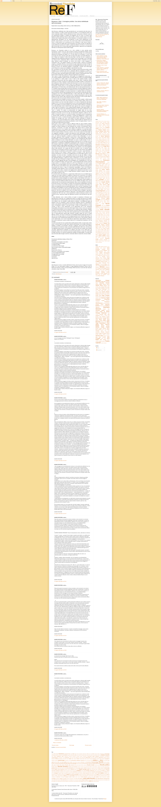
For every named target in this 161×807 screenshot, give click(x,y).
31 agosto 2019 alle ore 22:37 (60, 513)
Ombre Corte (100, 268)
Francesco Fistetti (106, 158)
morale (103, 770)
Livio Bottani (97, 188)
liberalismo (73, 769)
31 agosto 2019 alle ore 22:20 (60, 394)
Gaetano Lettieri (106, 165)
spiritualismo (72, 778)
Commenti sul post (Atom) (61, 747)
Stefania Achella (104, 232)
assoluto (83, 755)
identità (85, 768)
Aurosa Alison (104, 286)
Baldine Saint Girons (102, 133)
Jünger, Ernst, (103, 88)
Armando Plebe (98, 286)
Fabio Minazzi (103, 153)
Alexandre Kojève (98, 123)
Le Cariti (101, 264)
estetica (95, 760)
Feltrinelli (103, 256)
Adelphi (97, 246)
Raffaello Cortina (105, 272)
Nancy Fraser (104, 208)
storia (76, 778)
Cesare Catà (100, 290)
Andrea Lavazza (106, 124)
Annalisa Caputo (102, 127)
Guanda (106, 260)
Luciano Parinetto (106, 189)
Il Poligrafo (102, 261)
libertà (80, 769)
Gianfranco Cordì (102, 305)
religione (65, 775)
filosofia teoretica (63, 766)
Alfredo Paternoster (105, 123)
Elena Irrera (102, 148)
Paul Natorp (107, 218)
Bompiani (103, 249)
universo (85, 781)
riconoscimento (91, 775)
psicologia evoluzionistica (82, 774)
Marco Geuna (107, 192)
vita (92, 781)
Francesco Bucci (99, 158)
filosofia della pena (103, 763)
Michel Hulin (104, 205)
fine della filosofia (86, 766)
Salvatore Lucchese (106, 334)
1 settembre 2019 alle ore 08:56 (60, 740)
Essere (57, 753)
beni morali (99, 755)
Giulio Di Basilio (104, 311)
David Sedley (98, 143)
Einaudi (99, 255)
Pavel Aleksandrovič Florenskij (100, 219)
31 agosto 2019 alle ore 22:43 (60, 635)
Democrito (102, 143)
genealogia (102, 766)
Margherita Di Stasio (103, 193)
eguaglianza (107, 758)
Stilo (101, 274)
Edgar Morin (106, 146)
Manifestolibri (104, 265)
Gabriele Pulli (107, 164)
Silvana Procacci (100, 230)
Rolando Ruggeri (99, 333)
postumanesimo (63, 774)
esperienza (83, 760)
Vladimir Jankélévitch (99, 242)
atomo (88, 755)
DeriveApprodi (106, 252)
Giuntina (99, 260)
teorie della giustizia (59, 781)
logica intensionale (92, 769)
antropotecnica (60, 755)
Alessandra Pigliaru (106, 122)
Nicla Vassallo (104, 209)
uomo (88, 781)
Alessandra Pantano (99, 122)
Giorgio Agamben (99, 170)
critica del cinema (72, 757)
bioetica (103, 755)
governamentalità (70, 768)
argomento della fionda (71, 755)
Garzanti (97, 259)
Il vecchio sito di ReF (84, 15)
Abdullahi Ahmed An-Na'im (100, 121)
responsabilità (71, 775)
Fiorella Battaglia (100, 156)
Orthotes (105, 268)
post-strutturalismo (58, 774)
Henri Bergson (107, 179)
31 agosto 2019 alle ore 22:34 (60, 460)
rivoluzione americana (97, 775)
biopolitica (107, 755)
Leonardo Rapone (101, 187)
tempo (83, 779)
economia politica (99, 758)
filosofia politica (104, 765)
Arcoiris (108, 246)
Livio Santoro (101, 188)
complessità (66, 756)
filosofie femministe (81, 766)
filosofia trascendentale (73, 766)
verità (90, 781)
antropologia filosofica (55, 755)
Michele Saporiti (99, 328)
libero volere (77, 769)
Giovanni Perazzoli (102, 173)
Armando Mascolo (103, 132)
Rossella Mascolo (99, 334)
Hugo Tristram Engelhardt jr (105, 180)
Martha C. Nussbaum (100, 198)
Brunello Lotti (98, 136)
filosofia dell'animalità (80, 763)
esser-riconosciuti (87, 760)
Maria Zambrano (102, 195)
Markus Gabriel (106, 197)
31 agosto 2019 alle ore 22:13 (60, 332)
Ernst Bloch (100, 151)
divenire (78, 758)
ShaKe (99, 274)
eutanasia (78, 762)
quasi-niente (91, 774)
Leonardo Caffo (102, 314)
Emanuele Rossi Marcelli (105, 296)
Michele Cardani (105, 325)
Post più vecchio (88, 745)
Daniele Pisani (107, 141)
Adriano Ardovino (106, 121)
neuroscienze (98, 771)
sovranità (64, 778)
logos (96, 769)
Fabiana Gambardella (102, 152)
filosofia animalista (106, 762)
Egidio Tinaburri (104, 147)
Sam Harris (101, 228)
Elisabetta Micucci (98, 296)
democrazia (88, 757)
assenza (80, 755)
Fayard (97, 256)
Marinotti (97, 267)
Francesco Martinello (106, 303)
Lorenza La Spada (103, 315)
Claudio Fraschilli (98, 291)
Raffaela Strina (103, 330)
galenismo (99, 766)
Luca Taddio (100, 189)
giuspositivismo (107, 766)
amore (93, 753)
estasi (91, 760)
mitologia (87, 770)
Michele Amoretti (101, 206)
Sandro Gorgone (106, 228)
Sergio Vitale (103, 229)
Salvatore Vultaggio (106, 335)
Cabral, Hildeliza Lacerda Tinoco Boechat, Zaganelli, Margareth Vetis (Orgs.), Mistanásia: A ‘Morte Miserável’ (103, 57)
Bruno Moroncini (105, 136)
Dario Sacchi (107, 142)
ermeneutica (73, 760)
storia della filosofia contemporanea (102, 778)
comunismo (74, 756)
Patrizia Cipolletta (102, 218)
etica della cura (58, 762)
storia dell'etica (80, 778)
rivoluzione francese (104, 775)
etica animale (105, 760)
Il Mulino (98, 261)
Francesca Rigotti (105, 298)
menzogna (67, 770)
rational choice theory (103, 774)
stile (74, 778)
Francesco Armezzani (102, 299)
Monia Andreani (99, 329)
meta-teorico (74, 770)
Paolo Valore (103, 217)
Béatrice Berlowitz (98, 137)
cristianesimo (66, 757)
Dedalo (101, 252)
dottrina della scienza (85, 758)
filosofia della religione (61, 765)
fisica (91, 766)
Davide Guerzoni (106, 294)
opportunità (66, 773)
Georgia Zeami (99, 304)
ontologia (56, 773)
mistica (83, 770)
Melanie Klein (101, 202)
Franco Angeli (106, 257)
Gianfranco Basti (101, 168)
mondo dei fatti (99, 770)
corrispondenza (101, 756)
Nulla (73, 753)
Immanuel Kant (67, 753)
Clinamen (101, 251)
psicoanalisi (72, 774)
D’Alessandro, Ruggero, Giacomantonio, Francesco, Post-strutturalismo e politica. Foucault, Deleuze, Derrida (102, 62)
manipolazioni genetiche (101, 769)
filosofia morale (90, 765)
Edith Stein (98, 147)
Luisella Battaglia (98, 192)
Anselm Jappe (101, 128)
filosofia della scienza (69, 765)
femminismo (88, 762)
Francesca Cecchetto (99, 157)
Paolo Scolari (98, 217)
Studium (104, 274)
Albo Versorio (101, 246)
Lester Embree (107, 187)
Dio (54, 753)
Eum (104, 255)
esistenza (78, 760)
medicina (61, 770)
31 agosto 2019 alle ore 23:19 (60, 669)
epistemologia (61, 760)
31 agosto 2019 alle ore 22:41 (60, 581)
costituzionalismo (55, 757)
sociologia (54, 778)
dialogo (105, 757)
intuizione (53, 769)
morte (106, 770)
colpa (63, 756)
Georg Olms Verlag (102, 259)
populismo (105, 773)
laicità (56, 769)
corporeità (97, 756)
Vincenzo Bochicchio (99, 238)
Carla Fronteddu (101, 287)
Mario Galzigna (101, 197)
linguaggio (85, 769)
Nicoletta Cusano (98, 212)
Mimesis (102, 267)
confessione (85, 756)
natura (108, 770)
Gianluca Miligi (98, 169)
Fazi (100, 256)
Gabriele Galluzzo (101, 164)
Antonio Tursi (103, 131)
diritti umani (67, 758)
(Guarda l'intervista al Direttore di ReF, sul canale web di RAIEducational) (102, 35)
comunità (77, 756)
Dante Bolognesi (98, 142)
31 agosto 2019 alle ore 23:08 (60, 650)
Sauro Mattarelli (98, 229)
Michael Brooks (106, 202)
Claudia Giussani (106, 290)
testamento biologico (65, 781)
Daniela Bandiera (105, 291)
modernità (92, 770)
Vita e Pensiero (101, 275)
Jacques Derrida (105, 182)
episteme (56, 760)
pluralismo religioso (94, 773)
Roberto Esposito (105, 225)
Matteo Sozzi (99, 324)
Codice (105, 251)
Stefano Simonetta (102, 233)
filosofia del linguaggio (72, 763)
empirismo (53, 760)
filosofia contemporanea (56, 763)
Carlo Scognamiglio (103, 289)
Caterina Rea (104, 138)
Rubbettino (106, 273)
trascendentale (76, 781)
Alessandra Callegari (102, 280)
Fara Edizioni (107, 255)
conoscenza (89, 756)
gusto (79, 768)
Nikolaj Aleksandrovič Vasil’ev (100, 213)
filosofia (101, 762)
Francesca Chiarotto (106, 157)
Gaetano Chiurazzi (99, 165)
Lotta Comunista (99, 265)
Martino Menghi (103, 199)
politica (102, 773)
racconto (94, 774)
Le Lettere (105, 264)
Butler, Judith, (102, 98)
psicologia (76, 774)
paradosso (73, 773)
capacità (55, 756)
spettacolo (68, 778)
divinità (81, 758)
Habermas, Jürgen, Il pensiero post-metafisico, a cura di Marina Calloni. (103, 106)
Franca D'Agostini (106, 156)
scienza (66, 776)
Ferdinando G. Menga (102, 155)
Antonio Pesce (99, 285)
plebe (90, 773)
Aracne (105, 246)
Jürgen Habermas (103, 184)
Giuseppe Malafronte (101, 313)
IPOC (108, 260)
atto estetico (91, 755)
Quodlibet (97, 272)
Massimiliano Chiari (104, 323)
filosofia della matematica (87, 763)
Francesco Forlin (99, 160)
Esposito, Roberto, (103, 110)
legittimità (58, 769)
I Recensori (66, 15)
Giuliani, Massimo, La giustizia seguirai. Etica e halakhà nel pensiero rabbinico (103, 68)
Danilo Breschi (101, 294)
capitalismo (59, 756)
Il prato (105, 261)
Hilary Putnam (98, 180)
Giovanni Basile (100, 310)
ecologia (90, 758)
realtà (58, 775)
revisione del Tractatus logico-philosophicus (81, 775)
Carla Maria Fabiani (105, 137)
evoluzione (82, 762)
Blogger (104, 798)
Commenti (99, 350)
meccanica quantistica (56, 770)
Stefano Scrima (102, 341)
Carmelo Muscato (98, 138)
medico (65, 770)
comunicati (70, 756)
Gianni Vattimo (105, 169)
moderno (95, 770)
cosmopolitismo (107, 756)
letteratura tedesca (67, 769)
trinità (79, 781)
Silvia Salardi (103, 339)
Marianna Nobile (103, 321)
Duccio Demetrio (101, 146)
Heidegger (101, 179)
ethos (99, 760)
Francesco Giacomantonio (102, 161)
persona (87, 773)
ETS (100, 254)
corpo (93, 756)
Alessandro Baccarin (101, 281)
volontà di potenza (96, 781)
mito (85, 770)
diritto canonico (74, 758)
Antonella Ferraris (104, 283)
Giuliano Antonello (106, 174)
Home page (53, 15)
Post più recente (55, 745)
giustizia (53, 768)
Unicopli (97, 275)
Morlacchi (107, 267)
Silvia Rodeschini (99, 232)
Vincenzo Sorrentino (103, 239)
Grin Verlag (103, 260)
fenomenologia (94, 762)
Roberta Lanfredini (105, 224)
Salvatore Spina (99, 335)
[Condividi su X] (73, 272)
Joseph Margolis (98, 183)
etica (101, 760)
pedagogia (84, 773)
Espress (102, 255)
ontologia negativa (61, 773)
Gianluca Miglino (106, 168)
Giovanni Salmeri (100, 174)
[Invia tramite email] (71, 272)
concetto (81, 756)
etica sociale (69, 762)
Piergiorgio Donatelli (103, 220)
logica (88, 769)
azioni (94, 755)
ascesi (77, 755)
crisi (63, 757)
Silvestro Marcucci (106, 230)
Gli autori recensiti (74, 15)
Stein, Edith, (101, 102)
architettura (65, 755)
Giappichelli (107, 259)
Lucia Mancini (102, 316)
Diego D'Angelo (105, 295)
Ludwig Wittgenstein (100, 190)
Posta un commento (57, 742)
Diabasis (97, 254)
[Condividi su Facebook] (74, 272)
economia (94, 758)
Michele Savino (106, 328)
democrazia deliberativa (94, 757)
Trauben (108, 274)
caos (52, 756)
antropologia (106, 753)
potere (68, 774)
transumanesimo (70, 781)
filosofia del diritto (64, 763)
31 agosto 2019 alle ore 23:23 (60, 729)
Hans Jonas (102, 178)
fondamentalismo (94, 766)
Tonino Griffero (102, 235)
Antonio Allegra (99, 284)
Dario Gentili (103, 142)
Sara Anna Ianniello (101, 337)
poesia (99, 773)
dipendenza (61, 758)
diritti (64, 758)
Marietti (108, 265)
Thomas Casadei (102, 234)
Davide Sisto (98, 295)
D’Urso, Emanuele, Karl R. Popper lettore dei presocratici (103, 72)
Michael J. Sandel (100, 203)
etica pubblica (64, 762)
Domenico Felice (106, 143)
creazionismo (60, 757)
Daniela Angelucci (101, 141)
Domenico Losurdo (100, 144)
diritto (70, 758)
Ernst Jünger (104, 151)
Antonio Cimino (102, 129)
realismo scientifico (54, 775)
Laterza (97, 264)
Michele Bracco (107, 206)
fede (85, 762)
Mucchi (97, 268)
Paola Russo (100, 214)
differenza (57, 758)
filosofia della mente (97, 763)
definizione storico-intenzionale (80, 757)
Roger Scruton (98, 227)
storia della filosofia (89, 778)
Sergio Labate (103, 338)
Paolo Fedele (104, 329)
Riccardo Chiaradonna (99, 223)
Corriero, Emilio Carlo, (103, 84)
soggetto (61, 778)
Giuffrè (97, 260)
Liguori (108, 264)
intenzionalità (106, 768)
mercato (71, 770)
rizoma (108, 775)
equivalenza (67, 760)
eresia (70, 760)
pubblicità (87, 774)
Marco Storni (102, 319)
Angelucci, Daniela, (103, 91)
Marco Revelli (98, 193)
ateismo (85, 755)
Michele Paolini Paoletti (102, 327)
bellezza (96, 755)
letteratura (62, 769)
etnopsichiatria (74, 762)
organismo (69, 773)
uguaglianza (82, 781)
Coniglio (108, 251)
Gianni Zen (106, 309)
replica (68, 775)
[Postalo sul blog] (72, 272)
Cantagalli (101, 250)
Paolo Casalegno (106, 214)
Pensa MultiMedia (106, 269)
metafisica (78, 770)
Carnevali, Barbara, (103, 115)
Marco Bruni (103, 192)
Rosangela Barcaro (105, 333)
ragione (97, 774)
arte (75, 755)
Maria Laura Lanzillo (103, 194)
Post (98, 347)
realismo (107, 774)
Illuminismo (61, 753)
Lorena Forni (106, 188)
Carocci (105, 250)
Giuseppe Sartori (104, 175)
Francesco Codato (100, 300)
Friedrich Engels (101, 163)
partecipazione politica (78, 773)
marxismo (107, 769)
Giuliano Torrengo (98, 175)
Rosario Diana (104, 227)
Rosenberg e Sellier (99, 273)
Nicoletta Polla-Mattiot (105, 212)
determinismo (101, 757)
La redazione (59, 15)
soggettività (57, 778)
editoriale (103, 758)
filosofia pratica (54, 766)
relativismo (61, 775)
